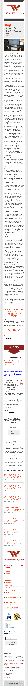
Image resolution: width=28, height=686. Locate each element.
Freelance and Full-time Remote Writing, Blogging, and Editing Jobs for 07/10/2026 (14, 542)
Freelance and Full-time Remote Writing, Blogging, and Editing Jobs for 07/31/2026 (14, 509)
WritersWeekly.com (15, 682)
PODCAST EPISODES (10, 590)
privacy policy (7, 677)
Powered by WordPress (13, 683)
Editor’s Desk (8, 587)
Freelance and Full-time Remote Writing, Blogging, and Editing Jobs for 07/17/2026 (14, 531)
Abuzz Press (19, 663)
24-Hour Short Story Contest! (11, 607)
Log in (6, 683)
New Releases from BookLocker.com (13, 597)
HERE (21, 384)
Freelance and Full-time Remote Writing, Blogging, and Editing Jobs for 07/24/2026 (14, 520)
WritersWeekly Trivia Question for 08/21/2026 (14, 361)
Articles (8, 24)
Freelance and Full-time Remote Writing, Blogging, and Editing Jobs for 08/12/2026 (14, 487)
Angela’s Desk (8, 585)
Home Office (8, 595)
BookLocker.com (11, 663)
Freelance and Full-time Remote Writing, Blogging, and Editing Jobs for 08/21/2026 (14, 476)
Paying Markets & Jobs (10, 602)
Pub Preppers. (7, 664)
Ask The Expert (8, 600)
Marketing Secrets (9, 605)
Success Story (8, 609)
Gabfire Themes (14, 685)
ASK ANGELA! (14, 329)
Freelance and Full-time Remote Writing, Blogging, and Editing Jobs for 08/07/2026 (14, 498)
